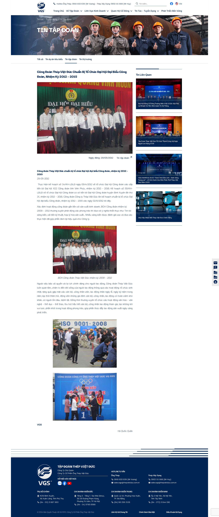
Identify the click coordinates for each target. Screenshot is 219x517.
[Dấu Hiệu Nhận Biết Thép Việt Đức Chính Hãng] (159, 206)
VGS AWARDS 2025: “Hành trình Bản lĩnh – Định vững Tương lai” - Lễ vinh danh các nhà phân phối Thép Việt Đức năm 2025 (158, 179)
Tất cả (40, 59)
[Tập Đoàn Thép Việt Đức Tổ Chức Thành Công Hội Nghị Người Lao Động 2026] (159, 131)
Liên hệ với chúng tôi (119, 511)
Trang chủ (58, 10)
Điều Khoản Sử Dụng (174, 511)
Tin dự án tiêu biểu (54, 59)
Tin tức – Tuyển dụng (145, 10)
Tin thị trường (85, 59)
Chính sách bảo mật (147, 511)
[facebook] (171, 3)
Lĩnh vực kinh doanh (95, 10)
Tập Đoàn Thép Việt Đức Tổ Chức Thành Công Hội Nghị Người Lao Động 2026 (158, 142)
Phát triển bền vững (171, 10)
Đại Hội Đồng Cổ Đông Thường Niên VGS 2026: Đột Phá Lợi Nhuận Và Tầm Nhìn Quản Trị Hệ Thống (158, 104)
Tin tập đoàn (66, 19)
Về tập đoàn (72, 10)
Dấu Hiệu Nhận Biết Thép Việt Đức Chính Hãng (155, 217)
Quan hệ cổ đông (120, 10)
